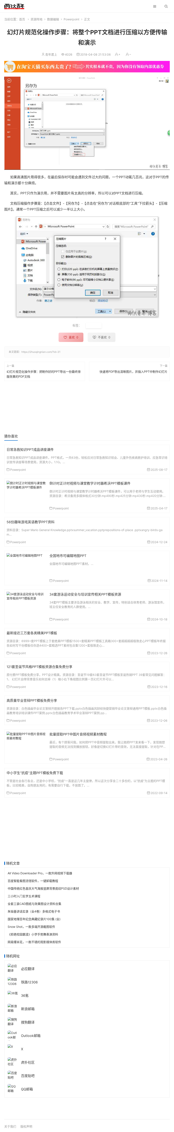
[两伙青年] (14, 6)
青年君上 (51, 54)
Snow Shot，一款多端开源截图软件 (31, 926)
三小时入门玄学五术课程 (24, 896)
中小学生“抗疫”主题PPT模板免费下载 (35, 773)
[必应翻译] (13, 967)
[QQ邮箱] (13, 1088)
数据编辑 (53, 19)
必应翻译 (28, 969)
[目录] (154, 6)
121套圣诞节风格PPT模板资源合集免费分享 (39, 667)
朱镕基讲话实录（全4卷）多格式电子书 (34, 911)
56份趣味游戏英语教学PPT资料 (31, 522)
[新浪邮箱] (13, 1008)
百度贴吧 (28, 1076)
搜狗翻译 (28, 1022)
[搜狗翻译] (13, 1021)
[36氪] (13, 992)
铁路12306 (29, 982)
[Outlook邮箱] (13, 1037)
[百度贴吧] (13, 1074)
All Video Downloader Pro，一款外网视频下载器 (40, 873)
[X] (10, 1046)
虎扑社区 (28, 1062)
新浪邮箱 (28, 1009)
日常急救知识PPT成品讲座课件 (30, 449)
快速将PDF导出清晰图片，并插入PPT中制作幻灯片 (133, 371)
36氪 (25, 995)
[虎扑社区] (13, 1061)
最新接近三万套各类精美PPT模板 (32, 633)
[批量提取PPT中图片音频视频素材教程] (26, 735)
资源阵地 (36, 19)
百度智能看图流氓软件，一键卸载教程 (33, 881)
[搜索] (166, 6)
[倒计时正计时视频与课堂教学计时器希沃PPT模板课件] (26, 484)
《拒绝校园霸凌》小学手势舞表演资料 (33, 934)
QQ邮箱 (27, 1089)
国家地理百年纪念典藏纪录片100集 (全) (34, 919)
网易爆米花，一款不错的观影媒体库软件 (34, 942)
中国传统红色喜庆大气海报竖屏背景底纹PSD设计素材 (43, 888)
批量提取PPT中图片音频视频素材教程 (78, 734)
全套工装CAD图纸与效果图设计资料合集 (34, 904)
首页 (22, 19)
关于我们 (10, 1126)
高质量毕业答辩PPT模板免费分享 (32, 700)
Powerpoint (71, 19)
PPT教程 (94, 325)
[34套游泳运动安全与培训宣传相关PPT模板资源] (26, 595)
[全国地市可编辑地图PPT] (24, 555)
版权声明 (26, 1126)
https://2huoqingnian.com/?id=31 (40, 351)
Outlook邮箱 (31, 1036)
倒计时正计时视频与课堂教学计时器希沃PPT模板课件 (89, 483)
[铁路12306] (13, 981)
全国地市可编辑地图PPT (67, 556)
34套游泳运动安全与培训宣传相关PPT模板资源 (85, 594)
